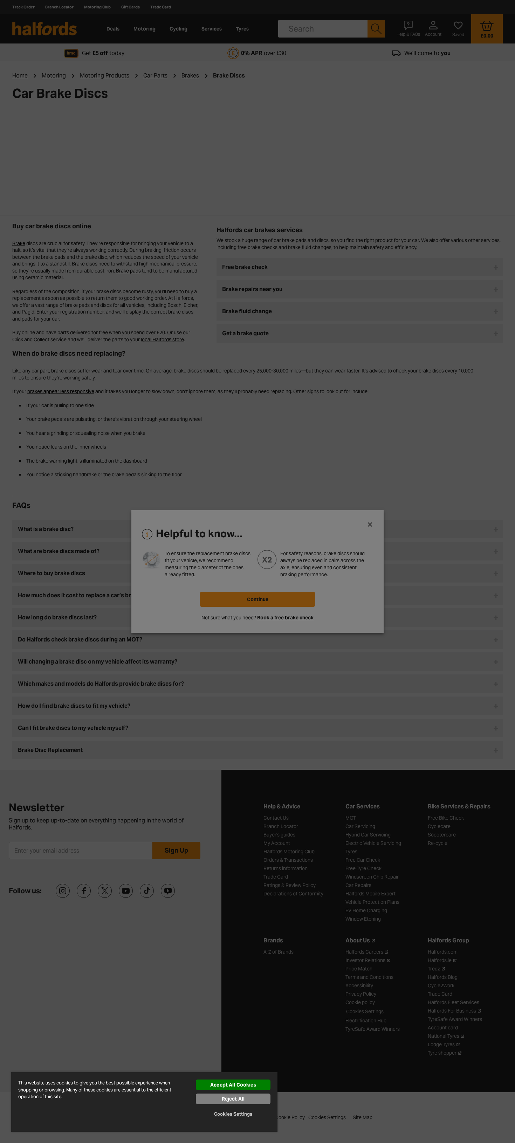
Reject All (233, 1099)
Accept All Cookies (233, 1085)
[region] (144, 1101)
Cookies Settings (233, 1114)
